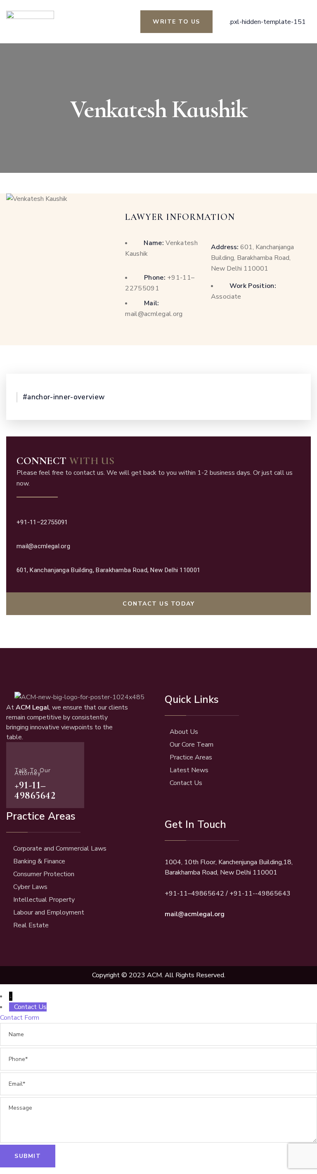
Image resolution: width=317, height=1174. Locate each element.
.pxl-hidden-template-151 (267, 21)
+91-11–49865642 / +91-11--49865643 (228, 893)
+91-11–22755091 (42, 522)
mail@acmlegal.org (43, 546)
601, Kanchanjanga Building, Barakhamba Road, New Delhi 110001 (252, 258)
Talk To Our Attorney (32, 771)
